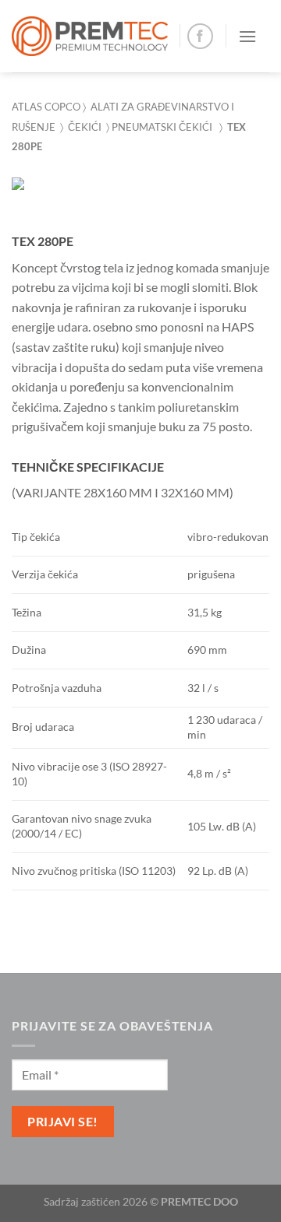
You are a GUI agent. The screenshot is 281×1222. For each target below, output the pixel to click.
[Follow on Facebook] (200, 36)
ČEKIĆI (87, 127)
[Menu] (247, 36)
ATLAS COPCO (46, 106)
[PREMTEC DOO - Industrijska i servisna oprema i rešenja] (90, 36)
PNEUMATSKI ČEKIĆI (162, 127)
